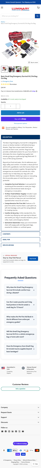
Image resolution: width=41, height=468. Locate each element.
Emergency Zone (8, 81)
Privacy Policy (17, 460)
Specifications (8, 245)
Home (3, 22)
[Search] (37, 16)
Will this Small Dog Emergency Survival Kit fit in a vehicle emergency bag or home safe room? (20, 334)
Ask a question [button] (20, 389)
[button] (4, 69)
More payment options (20, 123)
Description (7, 137)
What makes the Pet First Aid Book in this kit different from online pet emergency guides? (20, 319)
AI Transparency (7, 460)
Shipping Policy (15, 462)
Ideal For (6, 239)
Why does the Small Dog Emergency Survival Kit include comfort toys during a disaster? (20, 290)
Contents (6, 234)
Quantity (3, 102)
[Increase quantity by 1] (18, 106)
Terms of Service (25, 462)
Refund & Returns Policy (29, 460)
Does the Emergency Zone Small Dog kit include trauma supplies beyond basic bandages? (20, 348)
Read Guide (33, 258)
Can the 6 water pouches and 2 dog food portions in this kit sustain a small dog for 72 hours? (20, 304)
